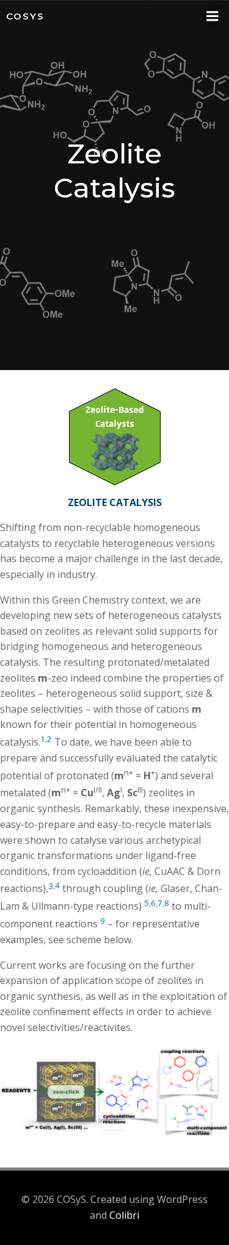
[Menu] (212, 16)
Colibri (124, 1215)
